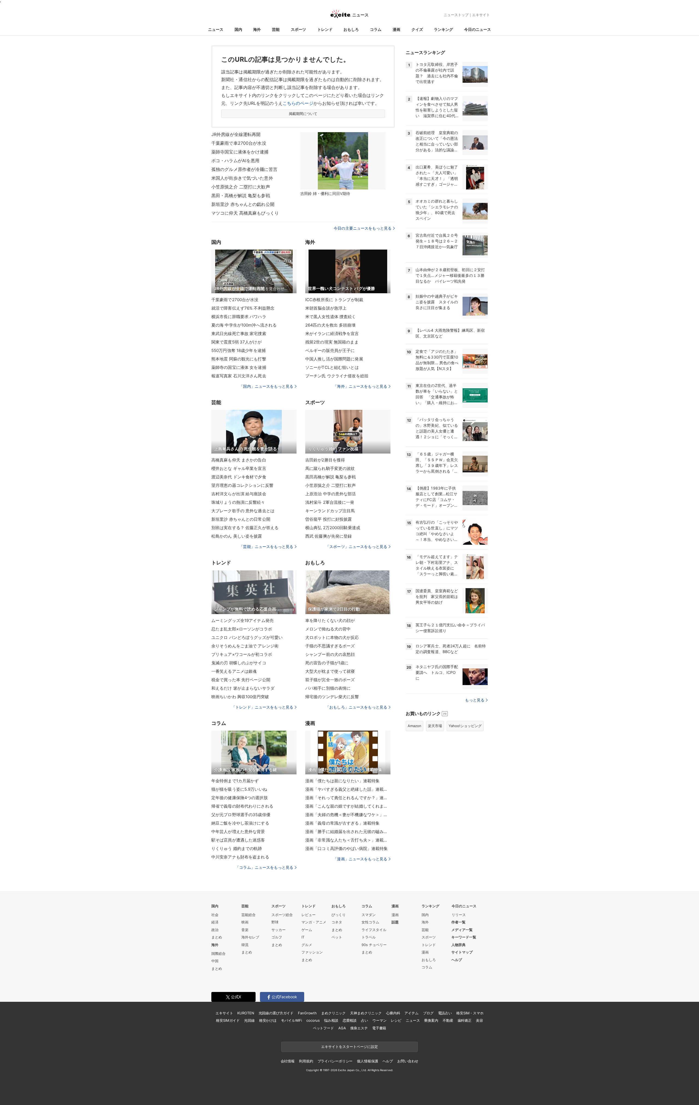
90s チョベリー (374, 945)
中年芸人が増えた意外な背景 (238, 831)
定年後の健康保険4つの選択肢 (239, 797)
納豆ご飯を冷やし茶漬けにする (240, 823)
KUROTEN (245, 1013)
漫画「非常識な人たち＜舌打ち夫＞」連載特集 (347, 840)
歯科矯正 (465, 1020)
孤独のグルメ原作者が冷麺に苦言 (244, 169)
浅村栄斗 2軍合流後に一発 (329, 502)
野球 (275, 922)
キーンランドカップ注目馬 (330, 510)
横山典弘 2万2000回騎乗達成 (332, 527)
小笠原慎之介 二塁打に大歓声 (240, 186)
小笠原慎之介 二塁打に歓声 (330, 485)
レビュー (308, 915)
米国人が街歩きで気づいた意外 (242, 178)
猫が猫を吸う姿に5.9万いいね (239, 789)
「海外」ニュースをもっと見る (360, 386)
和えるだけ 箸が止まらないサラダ (242, 688)
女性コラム (370, 922)
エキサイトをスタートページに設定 (349, 1046)
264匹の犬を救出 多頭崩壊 (330, 325)
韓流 (244, 945)
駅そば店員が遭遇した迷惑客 (238, 840)
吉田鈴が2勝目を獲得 (325, 460)
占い (364, 1020)
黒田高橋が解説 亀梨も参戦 (330, 476)
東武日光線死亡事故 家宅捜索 (238, 333)
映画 (244, 922)
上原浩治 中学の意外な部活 (330, 493)
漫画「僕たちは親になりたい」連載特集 (342, 780)
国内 (238, 29)
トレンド (325, 29)
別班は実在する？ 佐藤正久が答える (245, 527)
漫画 (396, 29)
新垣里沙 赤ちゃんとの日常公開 (240, 519)
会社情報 (288, 1061)
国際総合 (218, 953)
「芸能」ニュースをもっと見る (266, 546)
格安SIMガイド (228, 1020)
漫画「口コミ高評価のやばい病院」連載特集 (346, 848)
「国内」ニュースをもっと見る (266, 386)
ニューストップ (456, 15)
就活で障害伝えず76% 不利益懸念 (242, 308)
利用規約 (306, 1061)
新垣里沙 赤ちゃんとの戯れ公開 (242, 204)
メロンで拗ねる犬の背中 (328, 629)
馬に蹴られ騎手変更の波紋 (330, 468)
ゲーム (306, 930)
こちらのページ (298, 103)
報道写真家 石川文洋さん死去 (238, 375)
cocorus (313, 1020)
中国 (214, 961)
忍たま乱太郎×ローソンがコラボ (241, 629)
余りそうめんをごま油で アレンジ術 (245, 645)
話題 (395, 922)
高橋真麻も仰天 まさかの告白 (238, 460)
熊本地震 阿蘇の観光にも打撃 (238, 359)
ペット (336, 937)
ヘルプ (456, 960)
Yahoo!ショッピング (465, 726)
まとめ (216, 937)
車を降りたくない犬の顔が (330, 620)
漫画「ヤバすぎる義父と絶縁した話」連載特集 (347, 789)
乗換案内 (431, 1020)
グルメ (306, 945)
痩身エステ (359, 1028)
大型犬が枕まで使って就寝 (330, 671)
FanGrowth (307, 1013)
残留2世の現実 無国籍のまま (332, 342)
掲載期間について (303, 113)
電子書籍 (379, 1028)
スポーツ (298, 29)
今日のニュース (477, 29)
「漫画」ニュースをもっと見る (360, 859)
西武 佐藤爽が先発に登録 (328, 536)
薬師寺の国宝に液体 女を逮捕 (238, 367)
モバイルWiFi (291, 1020)
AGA (342, 1028)
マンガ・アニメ (313, 922)
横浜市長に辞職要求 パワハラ (238, 316)
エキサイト (481, 15)
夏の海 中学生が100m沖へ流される (244, 325)
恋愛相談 (350, 1020)
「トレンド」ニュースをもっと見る (262, 707)
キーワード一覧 (463, 937)
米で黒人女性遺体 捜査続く (330, 316)
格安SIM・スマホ (470, 1013)
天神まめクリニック (366, 1013)
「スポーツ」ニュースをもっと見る (356, 546)
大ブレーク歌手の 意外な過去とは (242, 510)
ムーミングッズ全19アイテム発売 (242, 620)
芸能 (276, 29)
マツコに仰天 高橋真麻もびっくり (245, 213)
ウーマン (379, 1020)
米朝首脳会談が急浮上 (325, 308)
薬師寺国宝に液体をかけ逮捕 (240, 152)
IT (302, 937)
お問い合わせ (407, 1061)
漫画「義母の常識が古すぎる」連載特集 (342, 823)
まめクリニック (333, 1013)
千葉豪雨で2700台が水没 (235, 299)
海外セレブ (250, 937)
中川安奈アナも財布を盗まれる (240, 857)
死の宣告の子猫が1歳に (326, 662)
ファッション (312, 952)
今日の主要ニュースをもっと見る (363, 228)
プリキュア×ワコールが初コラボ (241, 654)
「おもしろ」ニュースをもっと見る (356, 707)
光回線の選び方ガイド (276, 1013)
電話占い (445, 1013)
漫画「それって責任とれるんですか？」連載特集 (347, 797)
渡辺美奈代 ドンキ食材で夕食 (238, 476)
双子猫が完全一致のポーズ (330, 679)
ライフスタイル (374, 930)
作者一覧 (458, 922)
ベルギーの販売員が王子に (330, 350)
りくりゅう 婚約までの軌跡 (236, 848)
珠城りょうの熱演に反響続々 (238, 502)
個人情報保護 (367, 1061)
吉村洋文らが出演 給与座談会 (238, 493)
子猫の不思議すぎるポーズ (330, 645)
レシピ (396, 1020)
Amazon (414, 726)
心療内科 (393, 1013)
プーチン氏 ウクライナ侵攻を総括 (336, 375)
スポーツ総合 (282, 915)
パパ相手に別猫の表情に (328, 688)
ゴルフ (276, 937)
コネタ (336, 922)
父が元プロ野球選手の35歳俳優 (240, 814)
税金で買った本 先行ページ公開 (240, 679)
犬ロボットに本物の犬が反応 (332, 637)
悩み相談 (331, 1020)
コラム (375, 29)
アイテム (411, 1013)
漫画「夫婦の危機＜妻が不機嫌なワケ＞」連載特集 (347, 814)
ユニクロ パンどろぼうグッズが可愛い (247, 637)
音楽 (244, 930)
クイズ (417, 29)
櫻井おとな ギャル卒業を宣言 (238, 468)
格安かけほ (268, 1020)
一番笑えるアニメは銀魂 (234, 671)
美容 (479, 1020)
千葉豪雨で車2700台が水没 (238, 143)
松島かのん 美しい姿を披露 (236, 536)
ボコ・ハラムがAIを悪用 (235, 160)
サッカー (278, 930)
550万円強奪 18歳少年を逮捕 (238, 350)
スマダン (369, 915)
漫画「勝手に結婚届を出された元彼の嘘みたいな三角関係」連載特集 (347, 831)
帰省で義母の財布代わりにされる (242, 806)
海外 (257, 29)
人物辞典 (458, 945)
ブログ (428, 1013)
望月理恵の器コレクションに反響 (242, 485)
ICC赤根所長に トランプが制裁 (334, 299)
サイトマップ (462, 952)
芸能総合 (248, 915)
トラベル (369, 937)
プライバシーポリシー (335, 1061)
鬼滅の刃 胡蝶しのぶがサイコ (238, 662)
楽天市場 (435, 726)
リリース (459, 915)
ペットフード (323, 1028)
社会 (214, 915)
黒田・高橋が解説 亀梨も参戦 (240, 195)
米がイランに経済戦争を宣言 (332, 333)
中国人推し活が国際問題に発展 (334, 359)
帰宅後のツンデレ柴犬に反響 (332, 696)
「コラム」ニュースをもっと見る (264, 867)
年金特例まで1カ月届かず (235, 780)
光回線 (249, 1020)
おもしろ (351, 29)
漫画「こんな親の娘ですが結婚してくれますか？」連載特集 (347, 806)
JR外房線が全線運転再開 (235, 134)
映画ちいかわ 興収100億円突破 (240, 696)
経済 (214, 922)
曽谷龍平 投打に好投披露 (328, 519)
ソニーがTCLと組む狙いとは (332, 367)
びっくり (338, 915)
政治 (214, 930)
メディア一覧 (462, 930)
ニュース (215, 29)
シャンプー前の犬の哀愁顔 (330, 654)
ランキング (443, 29)
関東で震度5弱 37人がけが (236, 342)
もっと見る (474, 700)
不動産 (448, 1020)
